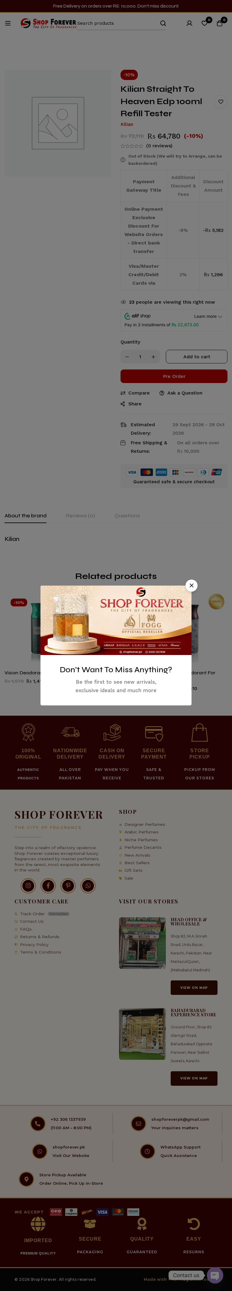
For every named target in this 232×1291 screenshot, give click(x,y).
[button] (191, 586)
